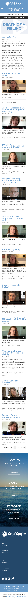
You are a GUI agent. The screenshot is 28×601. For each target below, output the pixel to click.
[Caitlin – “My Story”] (14, 264)
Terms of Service (21, 596)
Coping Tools (5, 548)
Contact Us (5, 552)
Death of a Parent (7, 65)
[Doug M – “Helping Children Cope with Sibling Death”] (14, 195)
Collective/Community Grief (16, 57)
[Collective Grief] (14, 52)
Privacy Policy (10, 596)
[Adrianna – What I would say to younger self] (14, 230)
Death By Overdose (7, 60)
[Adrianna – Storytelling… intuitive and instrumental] (14, 158)
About (3, 543)
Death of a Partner (18, 65)
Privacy (4, 572)
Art (3, 137)
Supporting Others (19, 68)
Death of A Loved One (16, 63)
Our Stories (5, 545)
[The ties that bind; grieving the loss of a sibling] (14, 363)
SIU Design (17, 591)
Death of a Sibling (7, 66)
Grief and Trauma (17, 66)
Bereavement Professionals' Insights (12, 55)
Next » (23, 447)
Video (14, 102)
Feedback (4, 562)
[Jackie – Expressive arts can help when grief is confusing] (14, 123)
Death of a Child (11, 62)
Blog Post (5, 57)
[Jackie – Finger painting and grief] (14, 429)
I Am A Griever (11, 374)
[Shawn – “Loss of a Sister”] (14, 298)
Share (3, 560)
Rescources (5, 550)
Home (3, 541)
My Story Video (17, 278)
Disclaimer (4, 570)
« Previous (6, 447)
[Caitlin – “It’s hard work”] (14, 87)
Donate (4, 558)
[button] (14, 495)
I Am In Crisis (5, 568)
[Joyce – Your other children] (14, 395)
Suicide (11, 68)
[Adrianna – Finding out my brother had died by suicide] (14, 331)
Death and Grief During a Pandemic (12, 59)
